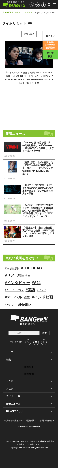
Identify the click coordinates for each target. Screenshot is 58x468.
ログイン (50, 36)
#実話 (30, 290)
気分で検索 (50, 55)
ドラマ (9, 381)
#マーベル (13, 297)
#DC (27, 297)
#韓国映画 (24, 275)
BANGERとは (14, 411)
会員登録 (50, 45)
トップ (9, 352)
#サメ (10, 275)
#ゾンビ (41, 290)
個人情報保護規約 (12, 420)
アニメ (9, 388)
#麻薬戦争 (12, 268)
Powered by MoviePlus (28, 426)
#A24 (36, 283)
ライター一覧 (13, 396)
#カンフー (10, 305)
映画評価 (29, 373)
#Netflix (24, 304)
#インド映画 (42, 297)
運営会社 (30, 420)
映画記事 (29, 366)
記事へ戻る (29, 34)
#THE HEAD (31, 268)
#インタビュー (17, 283)
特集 (8, 359)
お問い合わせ (46, 420)
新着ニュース (13, 403)
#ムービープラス (14, 290)
